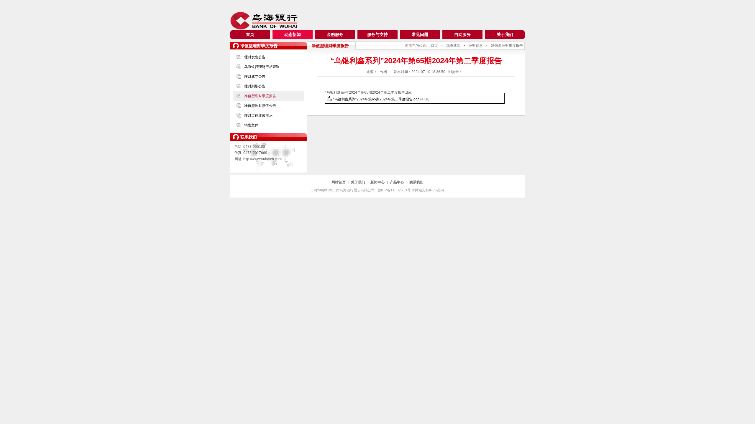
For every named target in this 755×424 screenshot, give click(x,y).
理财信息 (476, 46)
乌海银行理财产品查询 (262, 67)
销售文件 (251, 125)
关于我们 (505, 34)
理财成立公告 (254, 76)
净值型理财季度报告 (260, 96)
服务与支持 (377, 34)
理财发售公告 (254, 57)
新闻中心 (377, 182)
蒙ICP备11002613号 (394, 190)
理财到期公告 (254, 86)
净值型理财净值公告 (260, 106)
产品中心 (397, 182)
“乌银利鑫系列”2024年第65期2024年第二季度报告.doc (376, 99)
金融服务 (335, 34)
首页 (250, 34)
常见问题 (420, 34)
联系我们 (416, 182)
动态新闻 (292, 34)
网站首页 (339, 182)
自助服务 (462, 34)
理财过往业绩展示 (258, 115)
